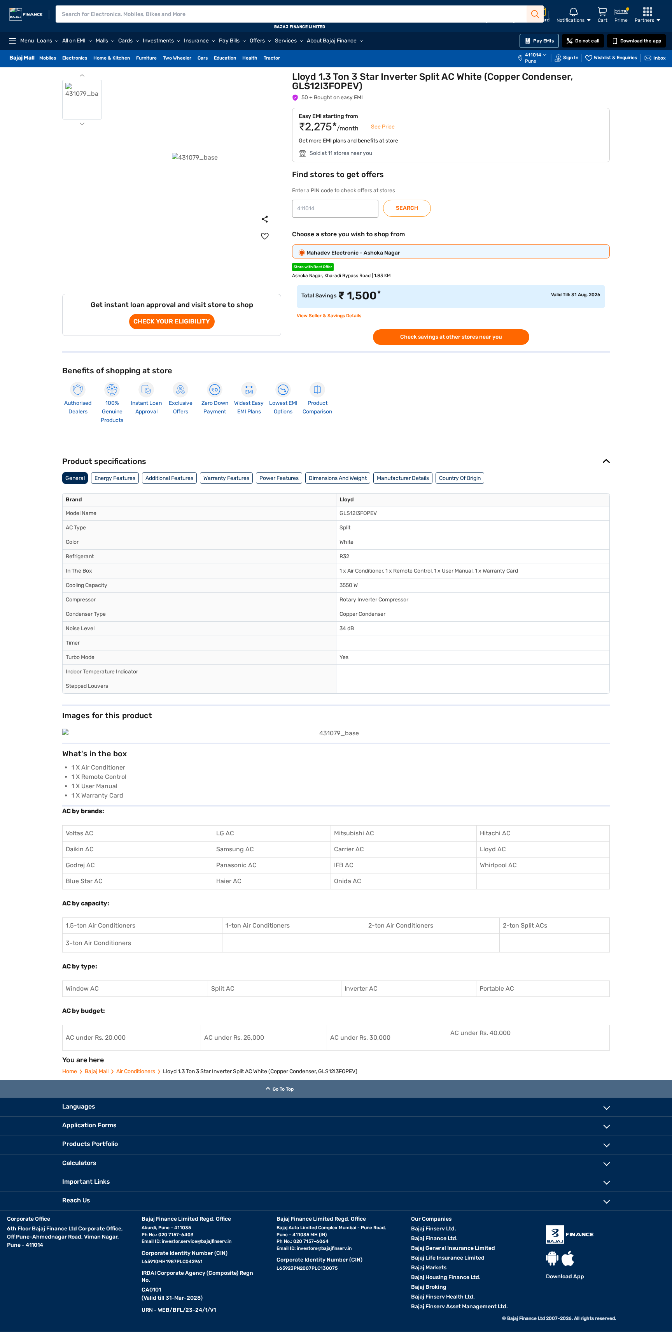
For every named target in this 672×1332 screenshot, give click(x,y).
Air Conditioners (135, 1071)
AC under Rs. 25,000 (234, 1037)
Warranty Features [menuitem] (226, 478)
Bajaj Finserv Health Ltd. (443, 1296)
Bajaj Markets (428, 1267)
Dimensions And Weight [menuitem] (338, 478)
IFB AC (344, 865)
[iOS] (568, 1258)
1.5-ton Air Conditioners (100, 925)
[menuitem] (536, 58)
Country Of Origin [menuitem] (460, 478)
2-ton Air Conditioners (400, 925)
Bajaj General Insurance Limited (453, 1248)
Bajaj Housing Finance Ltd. (446, 1277)
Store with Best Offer (313, 267)
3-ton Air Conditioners (98, 943)
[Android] (552, 1258)
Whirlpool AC (498, 865)
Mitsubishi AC (354, 833)
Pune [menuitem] (530, 61)
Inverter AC (361, 988)
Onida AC (347, 881)
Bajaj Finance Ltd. (434, 1238)
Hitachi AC (495, 833)
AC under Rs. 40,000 (480, 1033)
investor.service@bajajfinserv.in (196, 1241)
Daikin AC (80, 849)
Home (69, 1071)
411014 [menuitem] (533, 55)
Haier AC (229, 881)
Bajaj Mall (96, 1071)
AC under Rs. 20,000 (96, 1037)
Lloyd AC (493, 849)
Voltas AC (79, 833)
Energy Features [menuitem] (114, 478)
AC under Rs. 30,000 (360, 1037)
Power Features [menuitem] (279, 478)
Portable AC (497, 988)
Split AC (222, 988)
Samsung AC (235, 849)
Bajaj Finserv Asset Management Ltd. (459, 1306)
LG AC (225, 833)
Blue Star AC (84, 881)
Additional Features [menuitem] (169, 478)
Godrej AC (80, 865)
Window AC (82, 988)
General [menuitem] (75, 478)
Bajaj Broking (428, 1287)
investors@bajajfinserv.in (324, 1248)
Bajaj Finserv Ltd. (433, 1228)
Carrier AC (349, 849)
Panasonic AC (236, 865)
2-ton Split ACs (525, 925)
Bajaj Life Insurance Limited (448, 1258)
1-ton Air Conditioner (256, 925)
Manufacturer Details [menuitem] (403, 478)
